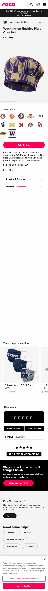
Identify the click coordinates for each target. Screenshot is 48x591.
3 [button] (39, 101)
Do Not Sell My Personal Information (24, 579)
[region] (24, 573)
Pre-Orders (30, 546)
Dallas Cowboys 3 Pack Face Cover (19, 386)
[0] (37, 4)
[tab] (14, 428)
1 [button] (8, 101)
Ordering (10, 532)
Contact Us (27, 532)
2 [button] (24, 101)
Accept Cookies (24, 586)
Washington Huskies (19, 22)
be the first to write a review (24, 454)
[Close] (45, 559)
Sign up (10, 516)
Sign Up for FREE (18, 483)
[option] (24, 13)
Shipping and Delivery (15, 539)
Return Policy (12, 546)
